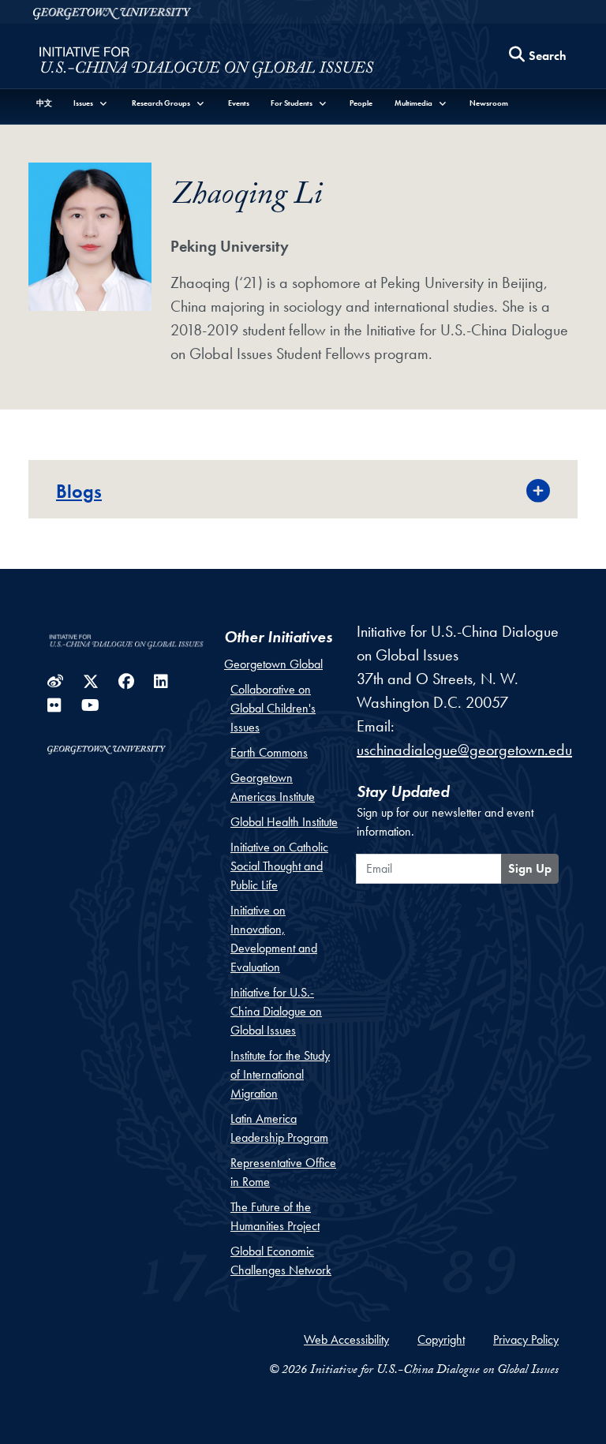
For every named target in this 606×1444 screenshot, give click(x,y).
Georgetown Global (273, 664)
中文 (44, 103)
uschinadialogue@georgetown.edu (464, 749)
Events (238, 103)
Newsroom (488, 103)
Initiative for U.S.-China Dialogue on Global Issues (276, 1011)
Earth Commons (269, 752)
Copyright (441, 1339)
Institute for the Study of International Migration (280, 1074)
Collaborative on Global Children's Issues (273, 708)
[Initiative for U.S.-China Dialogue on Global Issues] (206, 60)
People (361, 103)
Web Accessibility (346, 1339)
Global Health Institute (284, 822)
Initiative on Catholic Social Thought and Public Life (279, 866)
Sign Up (530, 868)
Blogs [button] (79, 491)
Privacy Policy (526, 1339)
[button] (91, 103)
